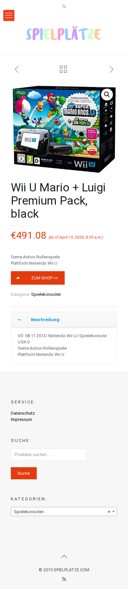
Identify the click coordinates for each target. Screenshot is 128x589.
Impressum (21, 419)
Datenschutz (23, 413)
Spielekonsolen (46, 294)
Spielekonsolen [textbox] (62, 511)
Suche (23, 473)
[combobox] (64, 511)
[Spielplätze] (64, 33)
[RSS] (64, 7)
